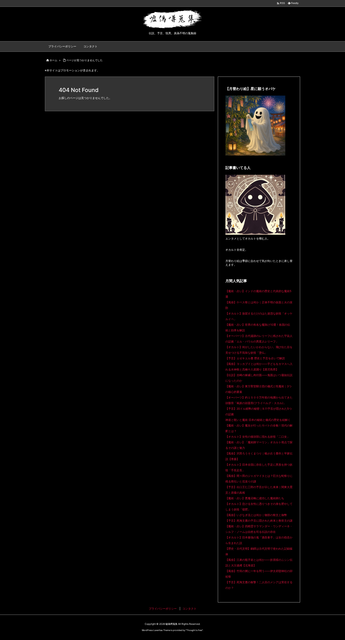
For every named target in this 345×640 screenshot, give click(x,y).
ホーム (53, 60)
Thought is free (194, 630)
